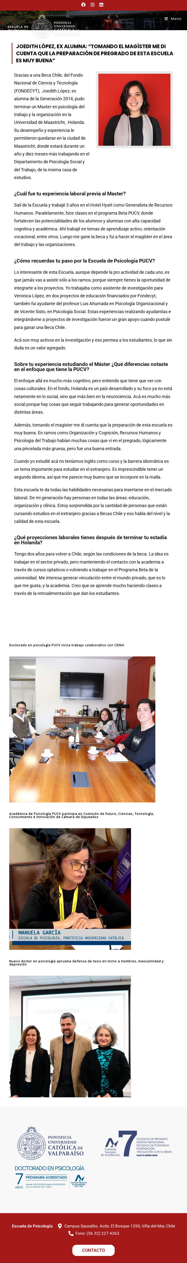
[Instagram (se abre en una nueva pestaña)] (92, 4)
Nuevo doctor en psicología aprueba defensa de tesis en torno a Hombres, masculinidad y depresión (86, 962)
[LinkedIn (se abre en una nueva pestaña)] (101, 4)
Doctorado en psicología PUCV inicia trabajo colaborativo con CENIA (66, 645)
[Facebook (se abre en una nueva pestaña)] (84, 4)
